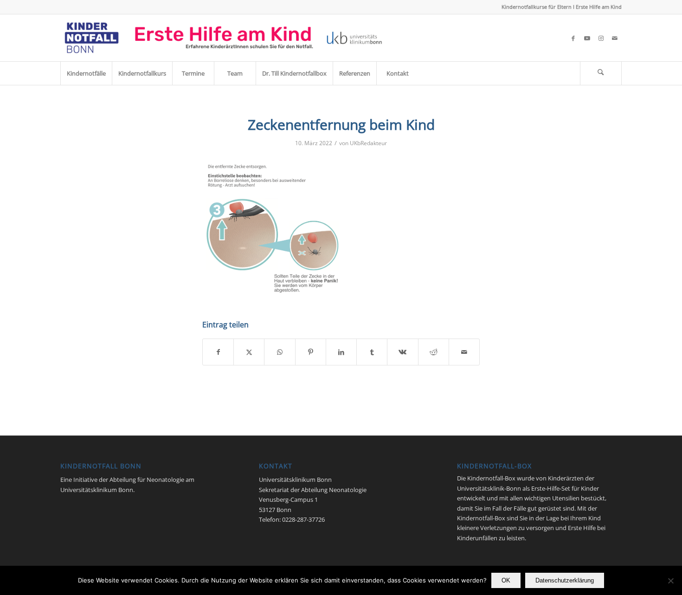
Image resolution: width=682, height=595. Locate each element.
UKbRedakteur (368, 143)
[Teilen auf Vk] (402, 352)
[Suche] (601, 73)
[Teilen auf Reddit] (433, 352)
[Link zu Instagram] (601, 38)
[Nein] (670, 580)
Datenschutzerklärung (564, 580)
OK (506, 580)
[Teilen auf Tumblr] (372, 352)
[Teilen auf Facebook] (218, 352)
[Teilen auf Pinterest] (311, 352)
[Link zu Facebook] (573, 38)
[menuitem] (86, 73)
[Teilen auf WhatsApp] (279, 352)
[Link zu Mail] (615, 38)
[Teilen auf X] (249, 352)
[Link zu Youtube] (587, 38)
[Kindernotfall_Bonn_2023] (223, 37)
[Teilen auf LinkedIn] (341, 352)
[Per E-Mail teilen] (464, 352)
